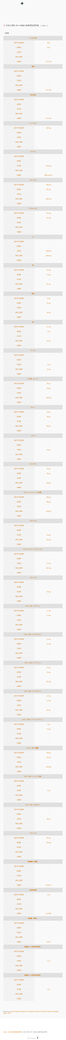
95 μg (48, 383)
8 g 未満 (48, 913)
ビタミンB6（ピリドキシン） (33, 691)
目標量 (19, 61)
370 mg (48, 218)
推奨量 (19, 47)
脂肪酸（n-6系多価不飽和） (33, 975)
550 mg (48, 185)
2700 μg (48, 511)
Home (5, 1032)
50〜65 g (48, 118)
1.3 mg (48, 639)
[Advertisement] (33, 14)
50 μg (48, 819)
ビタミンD (33, 520)
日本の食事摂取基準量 (15, 1032)
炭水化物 (33, 95)
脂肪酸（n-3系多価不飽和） (33, 946)
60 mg (48, 710)
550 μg (48, 483)
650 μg (48, 497)
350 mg (48, 681)
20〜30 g (48, 90)
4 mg (48, 364)
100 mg (48, 842)
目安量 (19, 52)
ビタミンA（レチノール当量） (33, 492)
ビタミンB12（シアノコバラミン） (33, 719)
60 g (48, 47)
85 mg (48, 838)
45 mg (48, 312)
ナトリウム (33, 123)
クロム (33, 435)
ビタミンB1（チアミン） (33, 606)
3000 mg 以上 (48, 175)
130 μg (48, 388)
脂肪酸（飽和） (33, 918)
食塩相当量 (33, 890)
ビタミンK (33, 577)
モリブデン (33, 464)
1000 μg (48, 767)
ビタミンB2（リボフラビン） (33, 634)
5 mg (48, 790)
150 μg (48, 591)
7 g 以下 (48, 942)
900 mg (48, 568)
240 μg (48, 757)
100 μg (48, 539)
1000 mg (48, 251)
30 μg (48, 416)
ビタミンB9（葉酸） (33, 748)
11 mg (48, 369)
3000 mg (48, 255)
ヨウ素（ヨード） (33, 379)
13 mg (48, 667)
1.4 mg (48, 615)
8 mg (48, 298)
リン (33, 237)
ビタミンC (33, 833)
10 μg (48, 450)
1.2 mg (48, 610)
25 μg (48, 412)
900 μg (48, 502)
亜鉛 (33, 293)
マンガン (33, 350)
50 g (48, 43)
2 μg (48, 724)
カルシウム (33, 180)
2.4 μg (48, 729)
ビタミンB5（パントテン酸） (33, 776)
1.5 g (48, 894)
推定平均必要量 (19, 42)
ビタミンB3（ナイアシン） (33, 662)
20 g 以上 (48, 885)
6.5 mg (48, 270)
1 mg (48, 331)
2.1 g (48, 961)
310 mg (48, 213)
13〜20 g (48, 61)
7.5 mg (48, 274)
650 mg (48, 189)
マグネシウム (33, 208)
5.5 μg (48, 535)
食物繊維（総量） (33, 861)
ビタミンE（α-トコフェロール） (33, 549)
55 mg (48, 284)
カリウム (33, 151)
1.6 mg (48, 644)
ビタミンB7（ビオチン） (33, 804)
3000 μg (48, 397)
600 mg (48, 128)
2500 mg (48, 166)
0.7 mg (48, 327)
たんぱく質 (33, 38)
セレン (33, 407)
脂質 (33, 66)
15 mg (48, 672)
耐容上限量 (18, 57)
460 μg (48, 426)
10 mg (48, 303)
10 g (48, 989)
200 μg (48, 752)
